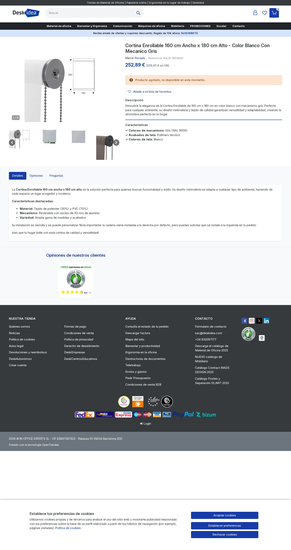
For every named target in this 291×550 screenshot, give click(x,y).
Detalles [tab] (17, 175)
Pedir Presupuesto (138, 378)
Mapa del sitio (134, 339)
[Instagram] (252, 321)
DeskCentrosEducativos (80, 359)
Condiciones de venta (79, 333)
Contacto (238, 26)
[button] (20, 136)
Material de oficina (59, 26)
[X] (259, 321)
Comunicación (122, 26)
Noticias (14, 333)
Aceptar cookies (224, 515)
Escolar (221, 26)
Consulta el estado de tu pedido (147, 326)
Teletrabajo (133, 365)
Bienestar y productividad (142, 346)
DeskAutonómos (20, 359)
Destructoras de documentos (145, 359)
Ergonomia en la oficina (141, 352)
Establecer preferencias (224, 525)
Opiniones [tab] (36, 175)
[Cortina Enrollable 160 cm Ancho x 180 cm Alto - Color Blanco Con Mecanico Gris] (64, 84)
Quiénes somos (19, 326)
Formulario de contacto (210, 326)
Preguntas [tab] (56, 175)
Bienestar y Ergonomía (92, 26)
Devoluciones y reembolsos (28, 352)
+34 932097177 (205, 339)
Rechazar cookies (224, 534)
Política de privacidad (78, 339)
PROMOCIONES (200, 26)
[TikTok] (266, 321)
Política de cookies (22, 339)
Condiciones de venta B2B (143, 384)
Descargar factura (137, 333)
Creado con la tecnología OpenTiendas (34, 444)
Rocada (140, 58)
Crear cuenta (18, 365)
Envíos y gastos (136, 372)
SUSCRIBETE (189, 33)
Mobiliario (177, 26)
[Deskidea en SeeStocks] (262, 338)
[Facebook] (244, 321)
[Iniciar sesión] (255, 13)
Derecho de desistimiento (81, 346)
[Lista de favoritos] (264, 13)
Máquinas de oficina (151, 26)
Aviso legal (16, 346)
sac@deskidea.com (208, 333)
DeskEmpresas (74, 352)
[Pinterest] (249, 334)
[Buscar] (139, 13)
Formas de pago (75, 326)
